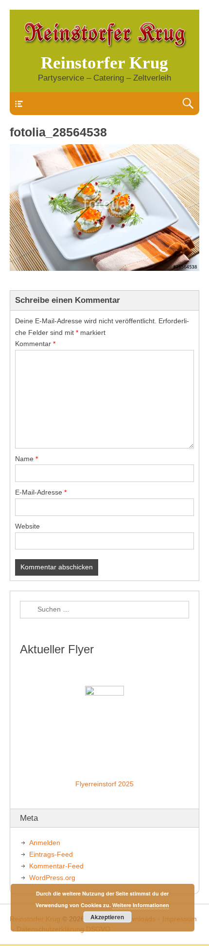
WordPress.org (52, 877)
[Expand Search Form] (187, 103)
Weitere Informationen (140, 905)
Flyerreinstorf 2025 (104, 784)
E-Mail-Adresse (41, 492)
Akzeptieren (107, 917)
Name (26, 459)
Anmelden (44, 842)
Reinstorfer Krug (104, 62)
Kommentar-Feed (56, 866)
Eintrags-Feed (51, 854)
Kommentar (35, 344)
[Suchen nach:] (104, 609)
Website (27, 526)
